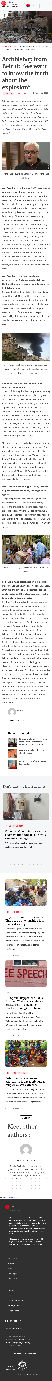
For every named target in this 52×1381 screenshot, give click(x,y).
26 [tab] (9, 1185)
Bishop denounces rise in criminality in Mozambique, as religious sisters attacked (25, 1082)
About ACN (12, 1258)
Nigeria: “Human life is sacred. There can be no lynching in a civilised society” (24, 921)
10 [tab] (39, 1178)
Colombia (18, 826)
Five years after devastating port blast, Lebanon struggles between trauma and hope (34, 742)
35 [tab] (43, 1185)
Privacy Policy (13, 1305)
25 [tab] (5, 1185)
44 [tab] (35, 1188)
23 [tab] (43, 1182)
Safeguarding (13, 1310)
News (8, 826)
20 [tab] (31, 1182)
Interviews (13, 46)
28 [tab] (16, 1185)
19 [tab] (28, 1182)
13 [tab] (5, 1182)
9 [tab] (41, 864)
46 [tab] (43, 1188)
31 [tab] (28, 1185)
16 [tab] (16, 1182)
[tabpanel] (26, 823)
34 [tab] (39, 1185)
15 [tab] (12, 1182)
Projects (11, 1263)
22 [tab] (39, 1182)
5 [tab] (26, 864)
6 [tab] (30, 864)
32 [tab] (31, 1185)
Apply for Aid (13, 1278)
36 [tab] (47, 1185)
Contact (11, 1290)
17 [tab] (20, 1182)
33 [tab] (35, 1185)
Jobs (10, 1295)
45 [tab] (39, 1188)
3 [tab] (18, 864)
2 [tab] (14, 864)
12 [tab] (47, 1178)
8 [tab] (37, 864)
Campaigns (12, 1273)
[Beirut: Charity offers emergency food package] (12, 764)
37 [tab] (9, 1188)
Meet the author (17, 720)
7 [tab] (33, 864)
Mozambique (20, 1073)
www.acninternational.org (24, 1353)
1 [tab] (11, 864)
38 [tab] (12, 1188)
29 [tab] (20, 1185)
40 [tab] (20, 1188)
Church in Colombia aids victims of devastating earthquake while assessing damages (26, 835)
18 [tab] (24, 1182)
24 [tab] (47, 1182)
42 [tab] (28, 1188)
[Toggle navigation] (47, 5)
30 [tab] (24, 1185)
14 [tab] (9, 1182)
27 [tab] (12, 1185)
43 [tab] (31, 1188)
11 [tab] (43, 1178)
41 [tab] (24, 1188)
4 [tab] (22, 864)
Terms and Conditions (17, 1300)
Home (4, 46)
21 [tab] (35, 1182)
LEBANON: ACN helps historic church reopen (31, 751)
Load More (26, 1117)
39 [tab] (16, 1188)
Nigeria (17, 912)
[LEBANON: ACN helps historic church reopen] (12, 753)
